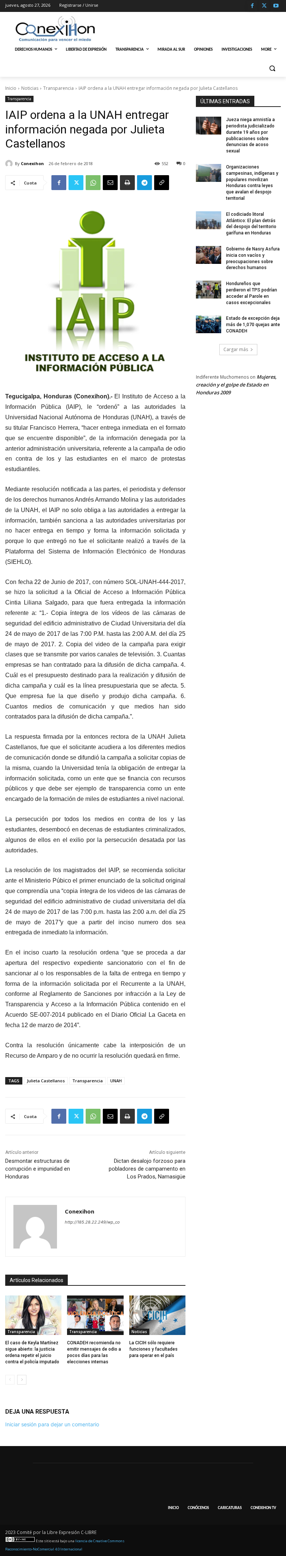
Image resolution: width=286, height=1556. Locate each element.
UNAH (116, 1080)
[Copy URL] (161, 182)
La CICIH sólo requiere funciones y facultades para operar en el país (153, 1349)
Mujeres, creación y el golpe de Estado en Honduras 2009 (236, 384)
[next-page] (21, 1380)
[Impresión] (127, 182)
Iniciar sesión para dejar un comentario (52, 1424)
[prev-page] (10, 1380)
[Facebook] (252, 6)
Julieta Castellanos (46, 1080)
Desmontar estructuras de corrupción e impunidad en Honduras (37, 1169)
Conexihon (32, 163)
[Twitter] (264, 6)
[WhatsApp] (93, 182)
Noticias (29, 88)
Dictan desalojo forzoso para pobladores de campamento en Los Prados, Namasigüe (147, 1169)
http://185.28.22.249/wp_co (92, 1222)
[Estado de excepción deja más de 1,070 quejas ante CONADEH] (208, 324)
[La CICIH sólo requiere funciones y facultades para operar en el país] (157, 1315)
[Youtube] (276, 6)
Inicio (10, 88)
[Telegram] (144, 182)
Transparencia (58, 88)
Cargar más (235, 349)
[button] (272, 68)
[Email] (110, 182)
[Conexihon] (10, 163)
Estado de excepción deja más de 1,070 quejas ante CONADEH (253, 325)
